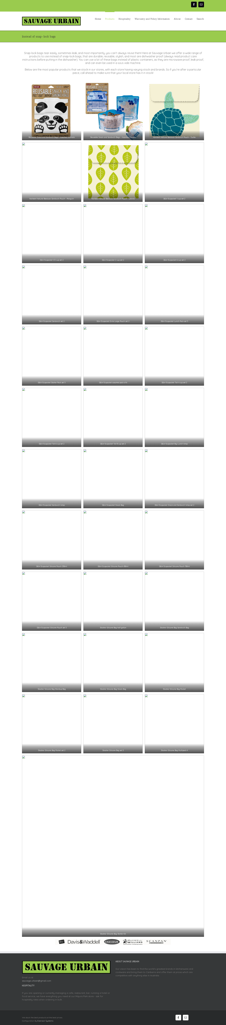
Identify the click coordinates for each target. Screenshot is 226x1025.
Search (200, 19)
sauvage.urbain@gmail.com (36, 980)
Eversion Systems (45, 1021)
